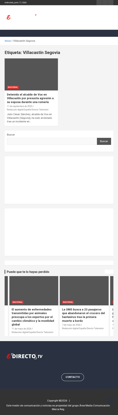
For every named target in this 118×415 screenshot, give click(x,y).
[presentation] (107, 272)
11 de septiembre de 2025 (19, 106)
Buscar (11, 134)
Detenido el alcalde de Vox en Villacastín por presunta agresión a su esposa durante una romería (30, 98)
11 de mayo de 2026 (21, 328)
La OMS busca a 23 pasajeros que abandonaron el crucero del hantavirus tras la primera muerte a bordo (83, 315)
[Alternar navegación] (8, 33)
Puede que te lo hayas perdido (28, 272)
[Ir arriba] (110, 401)
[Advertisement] (59, 180)
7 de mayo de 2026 (71, 325)
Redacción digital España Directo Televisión (28, 109)
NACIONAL (13, 87)
